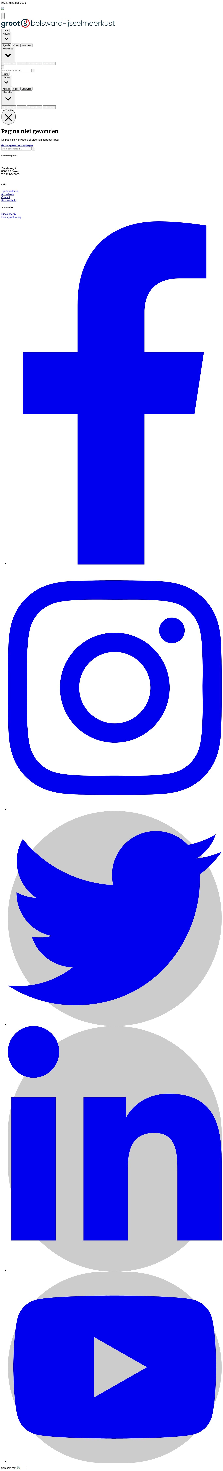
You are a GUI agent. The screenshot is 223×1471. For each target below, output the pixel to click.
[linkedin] (115, 1270)
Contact (5, 197)
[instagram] (115, 809)
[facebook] (115, 563)
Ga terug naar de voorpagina (17, 145)
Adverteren (7, 194)
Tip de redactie (9, 191)
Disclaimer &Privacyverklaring (11, 216)
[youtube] (115, 1461)
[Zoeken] (33, 70)
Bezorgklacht (8, 200)
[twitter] (115, 1024)
